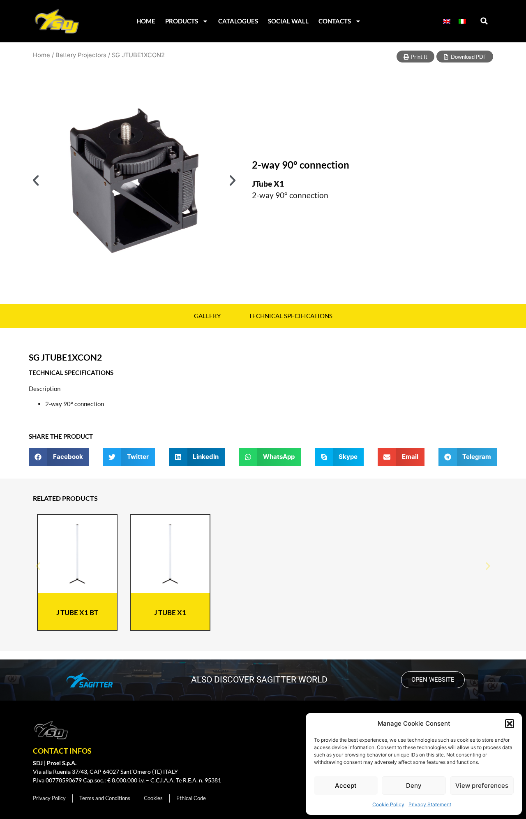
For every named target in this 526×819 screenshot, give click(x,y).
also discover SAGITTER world (259, 680)
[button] (509, 724)
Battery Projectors (80, 55)
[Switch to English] (446, 21)
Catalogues (238, 21)
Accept (346, 785)
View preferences (481, 785)
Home (145, 21)
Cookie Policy (388, 804)
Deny (414, 785)
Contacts (334, 21)
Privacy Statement (429, 804)
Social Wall (288, 21)
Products (181, 21)
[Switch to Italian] (462, 21)
